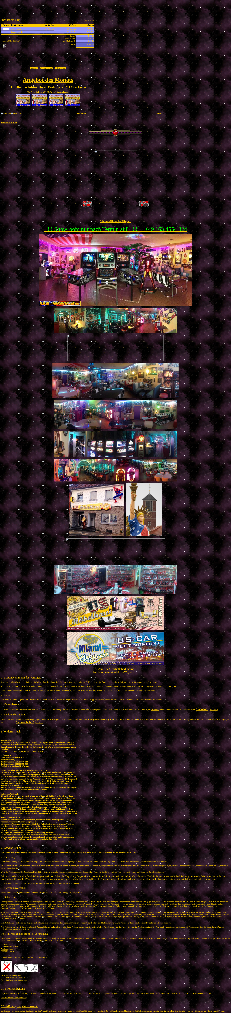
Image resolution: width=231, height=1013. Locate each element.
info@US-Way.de (18, 766)
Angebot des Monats (48, 80)
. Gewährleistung (12, 847)
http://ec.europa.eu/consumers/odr (13, 998)
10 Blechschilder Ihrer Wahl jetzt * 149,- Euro (48, 87)
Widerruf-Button (9, 122)
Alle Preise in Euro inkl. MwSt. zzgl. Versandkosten (48, 92)
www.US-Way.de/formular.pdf (54, 779)
